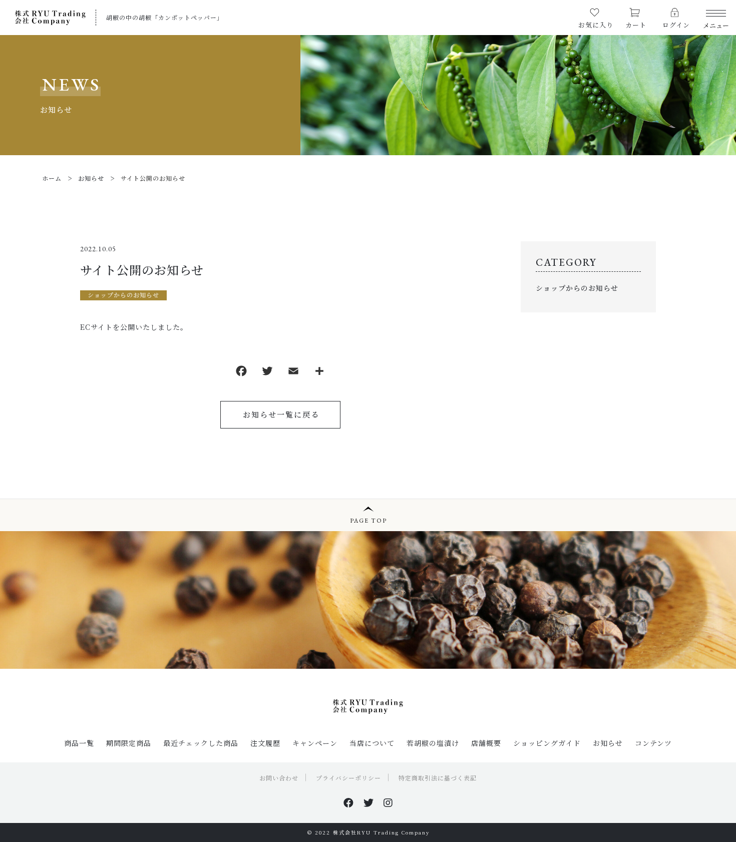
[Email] (293, 372)
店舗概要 (486, 743)
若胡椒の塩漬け (433, 743)
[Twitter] (267, 372)
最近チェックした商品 (200, 743)
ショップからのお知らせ (123, 294)
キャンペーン (314, 743)
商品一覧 (79, 743)
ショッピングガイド (547, 743)
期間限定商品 (128, 743)
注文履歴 (265, 743)
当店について (372, 743)
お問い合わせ (278, 777)
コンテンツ (653, 743)
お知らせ (608, 743)
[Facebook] (241, 372)
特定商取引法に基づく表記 (438, 777)
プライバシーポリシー (348, 777)
